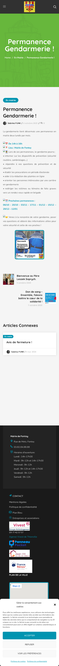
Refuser (29, 644)
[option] (29, 343)
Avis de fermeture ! (19, 342)
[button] (55, 604)
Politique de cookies (18, 661)
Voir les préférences (29, 653)
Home (8, 57)
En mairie (18, 57)
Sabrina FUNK (14, 123)
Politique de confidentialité (37, 661)
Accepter (29, 635)
